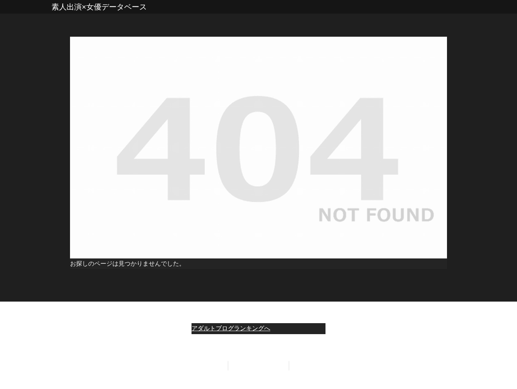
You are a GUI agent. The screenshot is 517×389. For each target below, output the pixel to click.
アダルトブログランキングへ (231, 328)
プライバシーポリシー (258, 366)
